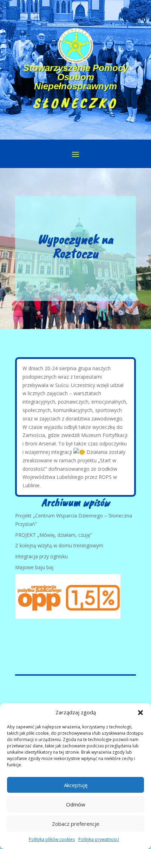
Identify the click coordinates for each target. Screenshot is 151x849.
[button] (140, 712)
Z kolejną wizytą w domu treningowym (59, 545)
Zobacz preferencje (75, 823)
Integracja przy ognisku (41, 556)
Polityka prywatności (98, 839)
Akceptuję (75, 785)
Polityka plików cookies (52, 839)
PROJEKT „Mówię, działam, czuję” (53, 535)
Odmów (75, 804)
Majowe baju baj (34, 567)
